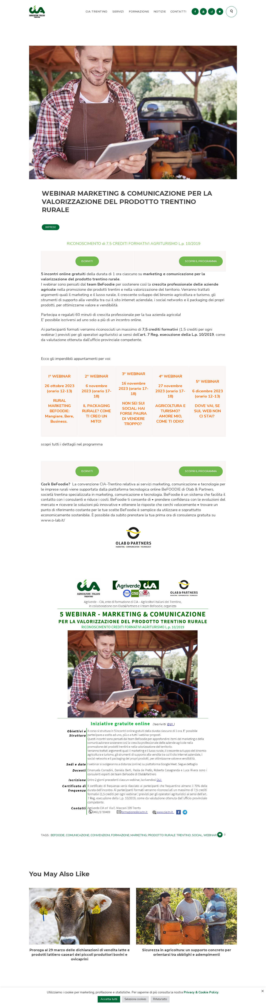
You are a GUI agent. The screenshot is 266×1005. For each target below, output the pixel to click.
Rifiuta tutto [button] (160, 999)
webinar (210, 835)
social (197, 835)
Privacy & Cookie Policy (201, 992)
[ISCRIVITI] (87, 261)
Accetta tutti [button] (109, 999)
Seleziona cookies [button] (135, 999)
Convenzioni (100, 835)
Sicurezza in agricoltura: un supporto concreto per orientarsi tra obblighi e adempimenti (186, 952)
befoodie (58, 835)
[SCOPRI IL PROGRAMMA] (201, 261)
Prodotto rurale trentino (169, 835)
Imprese (50, 227)
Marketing (139, 835)
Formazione (120, 835)
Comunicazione (77, 835)
